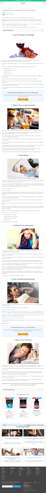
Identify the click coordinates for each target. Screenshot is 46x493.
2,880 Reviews (39, 413)
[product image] (9, 404)
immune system (16, 365)
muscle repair (8, 316)
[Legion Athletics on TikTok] (37, 483)
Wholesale (20, 474)
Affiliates (20, 475)
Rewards (3, 477)
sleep (21, 376)
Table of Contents (8, 30)
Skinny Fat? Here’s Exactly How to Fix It (33, 457)
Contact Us (28, 475)
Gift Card (3, 475)
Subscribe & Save (4, 476)
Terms (26, 491)
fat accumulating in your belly (36, 87)
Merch (3, 474)
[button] (10, 0)
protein (32, 311)
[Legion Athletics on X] (31, 483)
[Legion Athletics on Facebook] (33, 483)
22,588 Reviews (25, 413)
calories (17, 63)
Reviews (3, 478)
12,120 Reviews (11, 414)
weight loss (6, 376)
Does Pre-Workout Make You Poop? (12, 438)
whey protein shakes (11, 318)
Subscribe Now (28, 0)
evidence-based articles (14, 425)
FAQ (27, 474)
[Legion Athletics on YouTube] (39, 483)
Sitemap (37, 474)
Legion (23, 3)
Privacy (24, 491)
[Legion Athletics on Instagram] (35, 483)
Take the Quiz (23, 99)
